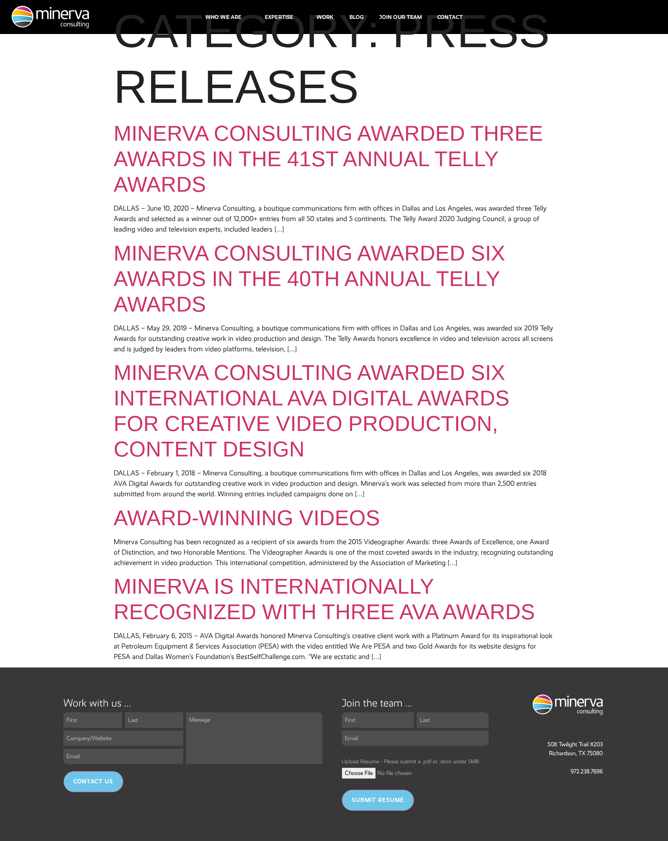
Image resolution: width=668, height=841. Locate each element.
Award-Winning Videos (247, 518)
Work (325, 17)
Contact (450, 17)
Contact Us (93, 781)
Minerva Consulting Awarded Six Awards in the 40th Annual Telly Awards (309, 278)
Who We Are (223, 17)
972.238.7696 (587, 771)
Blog (356, 17)
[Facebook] (586, 17)
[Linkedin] (618, 17)
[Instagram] (602, 17)
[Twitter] (634, 17)
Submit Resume (378, 800)
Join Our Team (400, 17)
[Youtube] (649, 17)
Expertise (279, 17)
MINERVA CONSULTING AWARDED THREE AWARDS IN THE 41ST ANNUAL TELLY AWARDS (328, 158)
